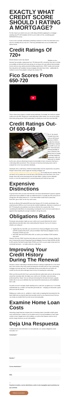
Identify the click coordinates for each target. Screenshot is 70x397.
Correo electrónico (15, 366)
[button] (50, 5)
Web (10, 375)
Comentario (13, 335)
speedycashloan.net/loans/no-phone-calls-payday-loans (24, 172)
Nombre (12, 358)
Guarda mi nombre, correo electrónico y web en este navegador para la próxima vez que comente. (34, 386)
